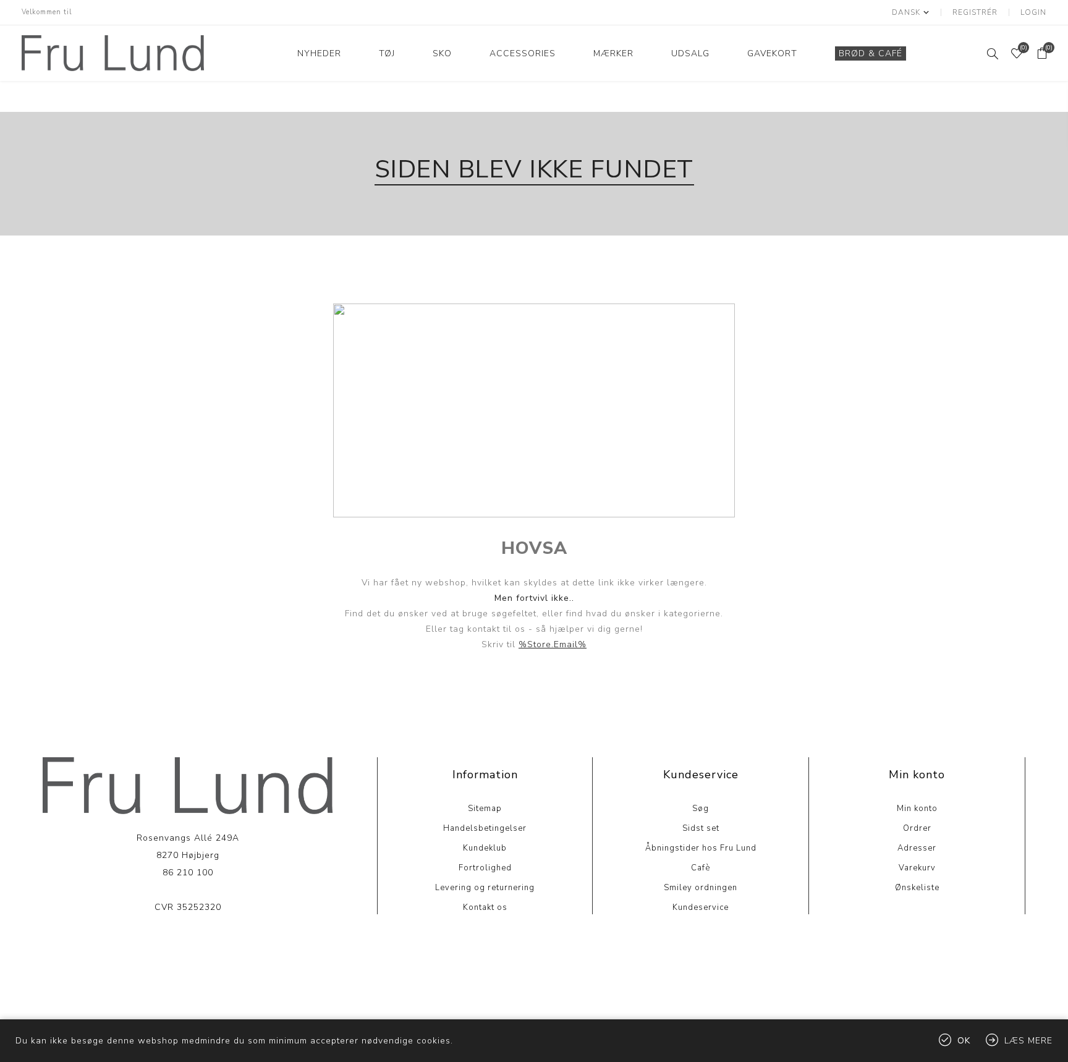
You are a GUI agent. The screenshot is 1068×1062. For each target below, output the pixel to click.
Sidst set (700, 828)
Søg (700, 808)
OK (963, 1041)
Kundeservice (700, 907)
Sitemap (485, 808)
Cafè (700, 867)
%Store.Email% (553, 644)
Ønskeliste (917, 887)
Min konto (917, 808)
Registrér (975, 12)
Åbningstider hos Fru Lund (700, 848)
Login (1033, 12)
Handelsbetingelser (485, 828)
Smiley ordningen (700, 887)
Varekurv (917, 867)
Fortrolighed (485, 867)
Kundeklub (485, 848)
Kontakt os (485, 907)
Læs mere (187, 944)
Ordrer (917, 828)
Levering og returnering (485, 887)
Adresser (916, 848)
